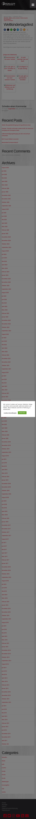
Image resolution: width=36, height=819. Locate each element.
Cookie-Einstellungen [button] (10, 413)
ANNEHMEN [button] (22, 413)
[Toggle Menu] (33, 5)
